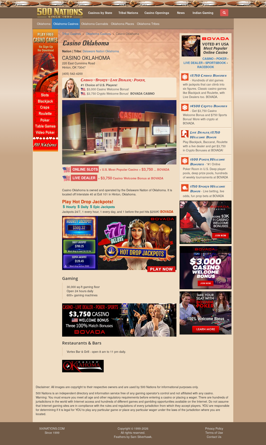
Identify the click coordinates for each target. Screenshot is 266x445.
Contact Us (214, 437)
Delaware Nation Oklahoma (101, 51)
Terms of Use (214, 432)
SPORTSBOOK (215, 63)
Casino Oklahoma (127, 34)
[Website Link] (119, 366)
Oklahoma (43, 24)
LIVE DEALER (193, 63)
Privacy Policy (214, 428)
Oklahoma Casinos (65, 24)
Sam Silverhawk (141, 437)
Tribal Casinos (71, 34)
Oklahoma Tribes (148, 24)
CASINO (208, 58)
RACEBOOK (205, 67)
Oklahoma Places (122, 24)
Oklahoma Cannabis (94, 24)
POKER (221, 58)
